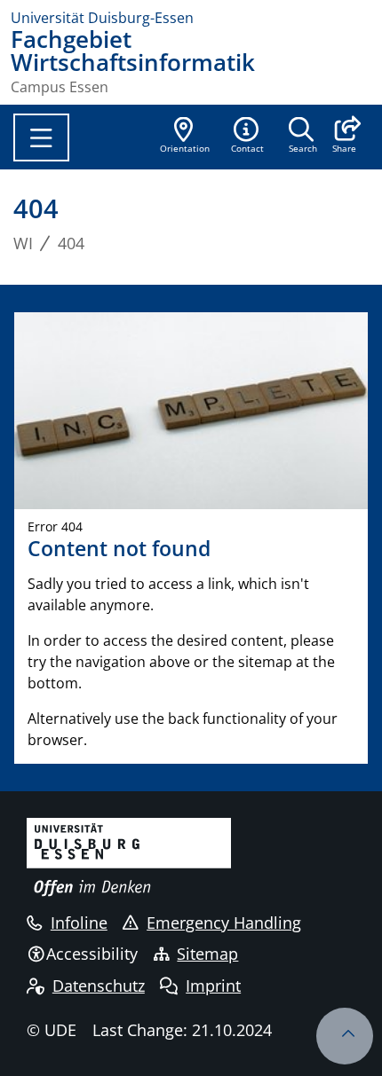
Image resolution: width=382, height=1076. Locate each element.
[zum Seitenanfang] (344, 1036)
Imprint (213, 985)
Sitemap (207, 953)
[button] (344, 136)
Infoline (79, 922)
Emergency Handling (224, 922)
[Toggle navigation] (41, 137)
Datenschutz (98, 985)
